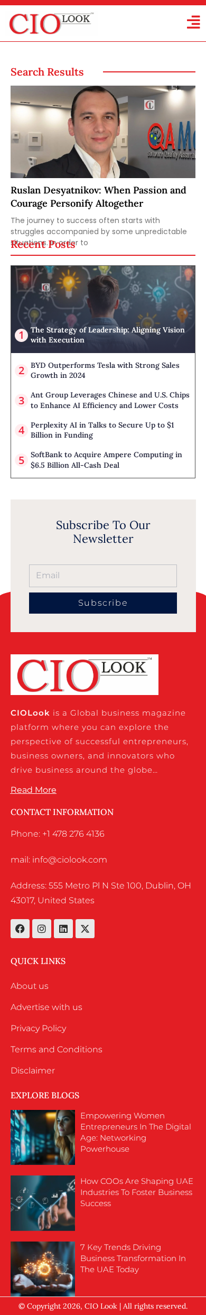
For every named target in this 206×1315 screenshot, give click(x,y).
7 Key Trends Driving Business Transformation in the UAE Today (133, 1258)
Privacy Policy (38, 1028)
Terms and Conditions (56, 1049)
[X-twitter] (85, 928)
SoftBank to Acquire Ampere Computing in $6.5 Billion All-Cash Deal (106, 460)
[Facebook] (20, 928)
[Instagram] (41, 928)
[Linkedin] (63, 928)
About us (30, 986)
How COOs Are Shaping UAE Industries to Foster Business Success (136, 1192)
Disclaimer (33, 1071)
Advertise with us (46, 1007)
